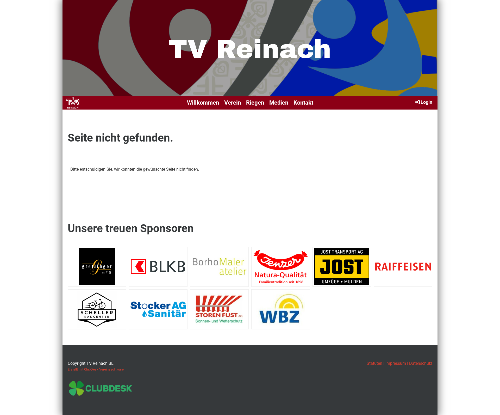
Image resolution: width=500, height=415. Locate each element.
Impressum (395, 363)
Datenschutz (420, 363)
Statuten (374, 363)
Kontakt (303, 102)
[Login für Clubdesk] (100, 393)
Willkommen (203, 102)
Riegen (255, 102)
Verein (232, 102)
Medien (278, 102)
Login (426, 102)
